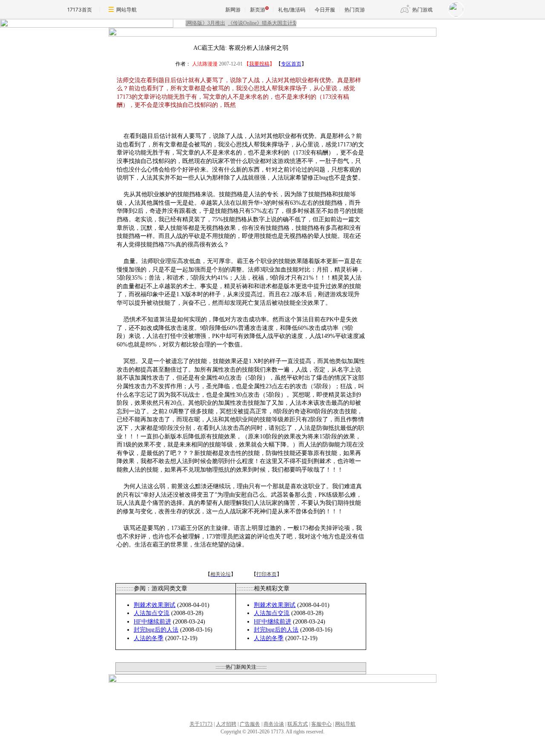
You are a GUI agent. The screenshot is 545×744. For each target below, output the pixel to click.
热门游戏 (422, 9)
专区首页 (291, 64)
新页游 (257, 9)
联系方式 (297, 724)
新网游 (233, 9)
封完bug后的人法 (156, 630)
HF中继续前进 (152, 621)
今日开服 (325, 9)
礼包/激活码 (291, 9)
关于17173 (200, 724)
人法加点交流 (151, 613)
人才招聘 (226, 724)
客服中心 (321, 724)
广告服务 (250, 724)
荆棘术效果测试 (154, 605)
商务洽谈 (274, 724)
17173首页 (79, 9)
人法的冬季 (149, 638)
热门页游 (354, 9)
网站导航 (126, 9)
